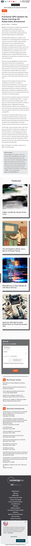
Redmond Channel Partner (15, 514)
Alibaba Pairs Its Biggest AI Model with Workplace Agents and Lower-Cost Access (14, 396)
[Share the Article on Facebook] (2, 14)
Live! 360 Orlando (7, 427)
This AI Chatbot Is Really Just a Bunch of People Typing (14, 250)
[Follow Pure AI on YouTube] (13, 1)
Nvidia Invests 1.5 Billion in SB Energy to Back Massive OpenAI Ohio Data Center (14, 400)
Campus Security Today (15, 497)
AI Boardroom (15, 491)
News (4, 10)
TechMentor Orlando (8, 448)
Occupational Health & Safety (15, 510)
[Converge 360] (15, 480)
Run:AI (4, 27)
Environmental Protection (15, 502)
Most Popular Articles (13, 380)
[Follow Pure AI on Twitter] (7, 1)
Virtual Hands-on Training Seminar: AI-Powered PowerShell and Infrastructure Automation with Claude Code (15, 459)
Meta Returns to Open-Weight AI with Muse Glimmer (14, 287)
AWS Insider (15, 495)
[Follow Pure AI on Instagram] (11, 1)
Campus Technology (15, 499)
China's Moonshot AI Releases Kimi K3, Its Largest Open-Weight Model (14, 392)
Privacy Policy (14, 356)
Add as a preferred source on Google (26, 1)
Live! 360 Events (15, 504)
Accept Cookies (20, 540)
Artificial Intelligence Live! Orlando (12, 431)
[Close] (25, 522)
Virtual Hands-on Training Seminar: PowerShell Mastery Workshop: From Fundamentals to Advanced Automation (15, 413)
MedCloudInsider (15, 508)
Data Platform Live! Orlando (10, 444)
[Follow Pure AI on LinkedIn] (5, 1)
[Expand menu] (2, 1)
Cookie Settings (13, 536)
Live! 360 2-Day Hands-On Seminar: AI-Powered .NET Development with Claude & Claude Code (15, 452)
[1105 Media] (15, 485)
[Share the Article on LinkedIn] (4, 14)
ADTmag (15, 493)
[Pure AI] (15, 5)
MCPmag (15, 506)
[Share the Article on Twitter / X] (6, 14)
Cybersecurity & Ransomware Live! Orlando (14, 439)
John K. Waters (8, 154)
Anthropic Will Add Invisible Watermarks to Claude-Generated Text (15, 324)
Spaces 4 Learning (16, 518)
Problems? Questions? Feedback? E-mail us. (15, 544)
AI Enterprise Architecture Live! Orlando (13, 435)
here (12, 147)
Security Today (16, 516)
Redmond (15, 512)
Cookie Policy (10, 533)
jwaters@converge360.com (11, 172)
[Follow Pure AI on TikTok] (9, 1)
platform (14, 61)
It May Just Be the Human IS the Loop (14, 213)
